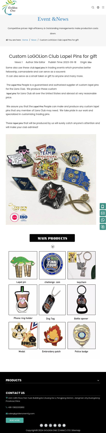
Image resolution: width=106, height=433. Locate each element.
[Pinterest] (64, 425)
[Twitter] (50, 425)
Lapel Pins (16, 84)
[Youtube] (55, 425)
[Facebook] (41, 425)
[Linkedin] (46, 425)
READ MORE (15, 420)
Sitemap (76, 430)
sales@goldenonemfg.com (20, 413)
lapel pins (40, 67)
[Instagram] (59, 425)
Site (90, 62)
